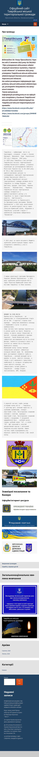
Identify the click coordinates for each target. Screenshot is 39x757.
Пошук (6, 678)
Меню (4, 24)
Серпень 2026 (6, 651)
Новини (4, 670)
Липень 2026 (6, 654)
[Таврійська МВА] (36, 20)
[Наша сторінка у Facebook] (34, 20)
